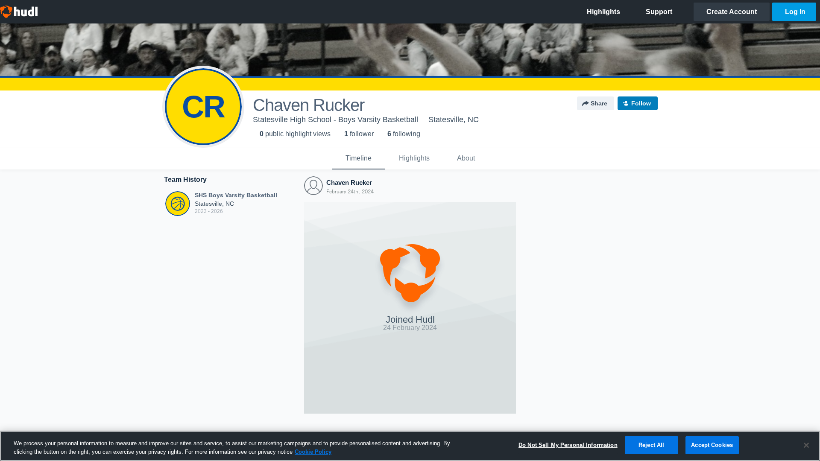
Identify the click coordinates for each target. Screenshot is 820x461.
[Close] (806, 445)
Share (599, 103)
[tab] (358, 158)
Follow (641, 103)
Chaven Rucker (349, 182)
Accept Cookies (712, 445)
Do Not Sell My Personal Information (568, 445)
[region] (410, 446)
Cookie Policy (313, 452)
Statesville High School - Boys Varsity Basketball (335, 119)
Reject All (651, 445)
